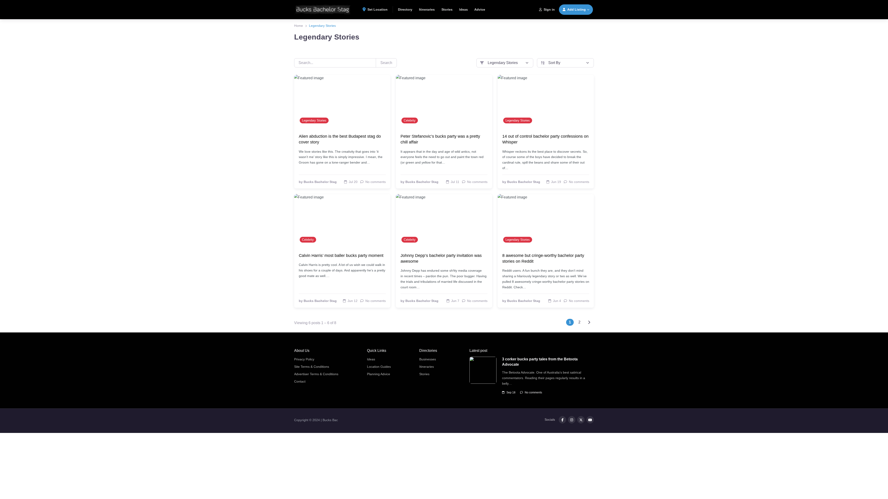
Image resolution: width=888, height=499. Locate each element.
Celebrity (410, 120)
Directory (405, 9)
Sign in (549, 9)
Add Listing (576, 9)
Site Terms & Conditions (311, 366)
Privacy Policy (304, 359)
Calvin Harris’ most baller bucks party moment (341, 255)
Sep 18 (510, 392)
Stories (447, 9)
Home (298, 25)
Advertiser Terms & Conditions (316, 374)
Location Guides (379, 366)
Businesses (427, 359)
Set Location (377, 9)
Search (386, 63)
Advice (479, 9)
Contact (299, 381)
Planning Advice (378, 374)
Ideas (463, 9)
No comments (533, 392)
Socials (550, 419)
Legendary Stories (314, 120)
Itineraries (427, 9)
